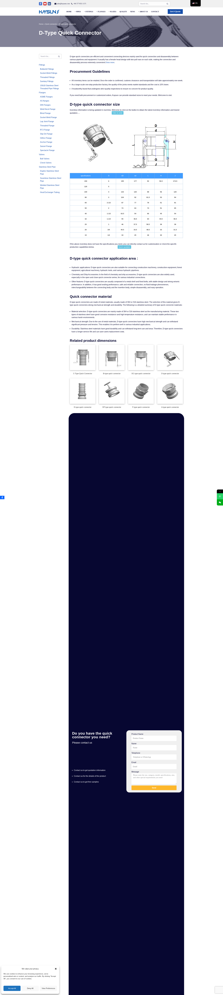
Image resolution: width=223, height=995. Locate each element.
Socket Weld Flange (48, 117)
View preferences (48, 988)
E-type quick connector (82, 407)
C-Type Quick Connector (82, 373)
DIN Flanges (45, 105)
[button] (56, 969)
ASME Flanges (46, 97)
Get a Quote (175, 12)
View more (110, 62)
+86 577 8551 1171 (79, 4)
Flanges (42, 93)
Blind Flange (45, 113)
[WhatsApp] (220, 496)
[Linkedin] (49, 3)
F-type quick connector (141, 407)
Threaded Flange (47, 126)
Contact (155, 12)
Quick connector (51, 24)
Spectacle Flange (47, 150)
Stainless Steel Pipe (47, 167)
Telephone (135, 753)
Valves (41, 154)
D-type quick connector (170, 373)
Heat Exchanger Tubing (50, 192)
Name (133, 744)
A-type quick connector (170, 407)
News (132, 12)
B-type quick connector (112, 373)
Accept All (12, 988)
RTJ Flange (45, 130)
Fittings (42, 65)
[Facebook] (40, 3)
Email (133, 762)
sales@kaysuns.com (63, 4)
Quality (123, 12)
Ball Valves (44, 159)
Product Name (137, 734)
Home (69, 12)
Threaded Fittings (47, 77)
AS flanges (44, 101)
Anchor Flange (46, 142)
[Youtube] (45, 3)
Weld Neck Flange (47, 109)
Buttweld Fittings (47, 69)
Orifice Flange (46, 138)
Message (135, 772)
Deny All (30, 988)
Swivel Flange (46, 146)
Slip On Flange (46, 134)
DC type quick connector (141, 373)
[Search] (167, 3)
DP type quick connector (111, 407)
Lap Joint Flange (47, 121)
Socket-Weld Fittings (48, 73)
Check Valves (45, 163)
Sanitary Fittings (46, 81)
